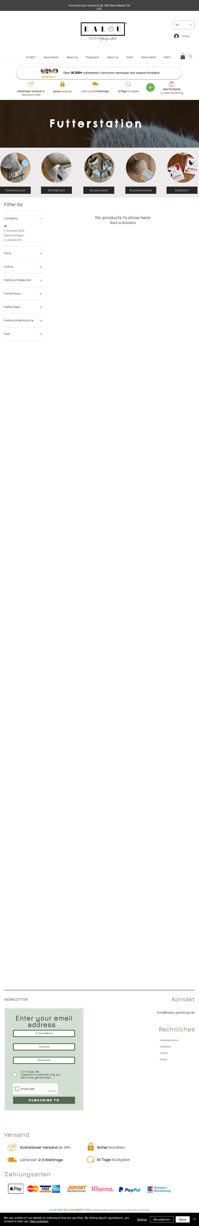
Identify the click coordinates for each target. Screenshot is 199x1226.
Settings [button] (142, 1219)
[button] (182, 56)
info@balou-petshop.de (176, 1012)
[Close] (194, 1219)
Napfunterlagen (14, 235)
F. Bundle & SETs (14, 230)
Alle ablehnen (161, 1219)
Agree (182, 1219)
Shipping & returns (169, 1040)
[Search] (190, 56)
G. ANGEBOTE (13, 240)
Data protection (39, 1221)
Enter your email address (44, 1021)
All (5, 226)
